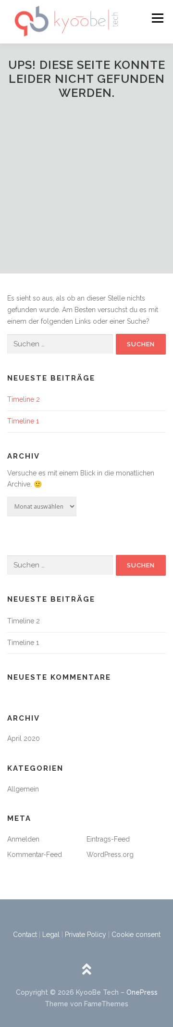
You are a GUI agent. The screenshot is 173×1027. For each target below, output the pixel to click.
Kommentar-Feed (34, 854)
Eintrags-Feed (108, 839)
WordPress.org (110, 854)
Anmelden (23, 839)
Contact (25, 934)
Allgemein (23, 789)
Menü (157, 18)
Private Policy (85, 934)
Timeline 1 (23, 421)
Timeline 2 (23, 399)
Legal (51, 934)
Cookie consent (136, 934)
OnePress (142, 992)
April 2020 (23, 738)
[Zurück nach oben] (87, 970)
